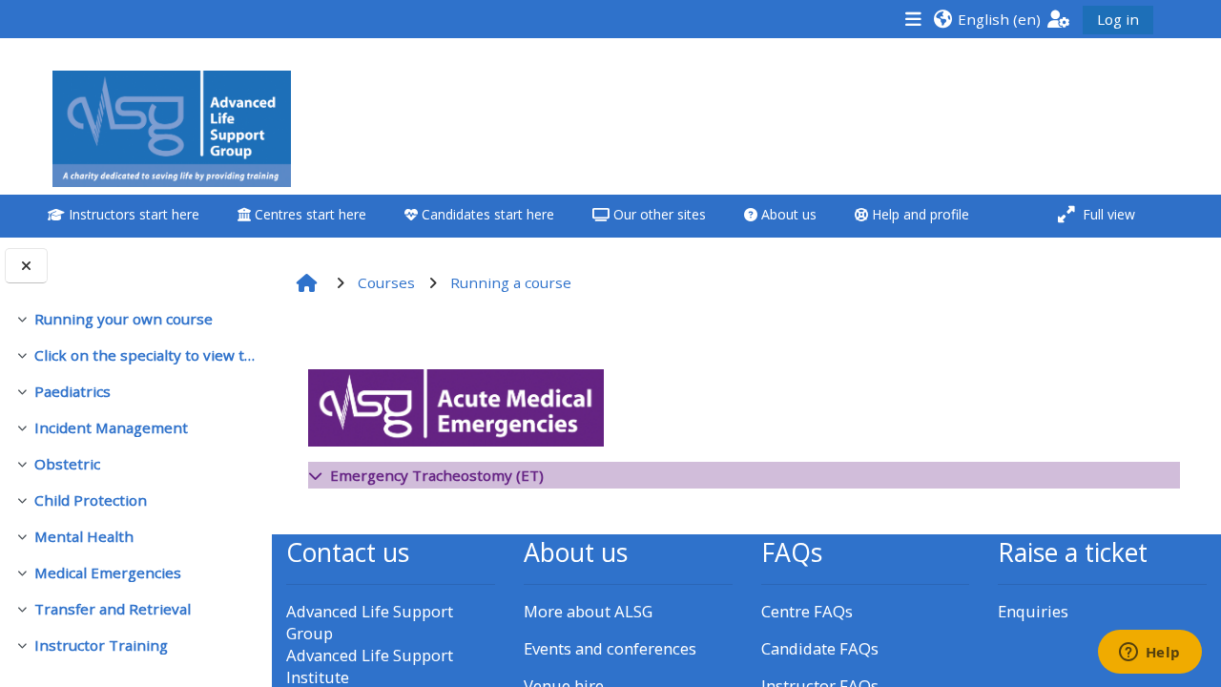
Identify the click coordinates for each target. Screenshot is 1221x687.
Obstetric (67, 463)
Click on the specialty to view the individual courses (145, 354)
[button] (987, 18)
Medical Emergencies (107, 572)
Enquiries (1033, 611)
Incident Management (111, 427)
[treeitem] (135, 319)
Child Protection (90, 500)
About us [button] (787, 214)
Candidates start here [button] (486, 214)
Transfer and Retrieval (112, 608)
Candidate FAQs (820, 648)
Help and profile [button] (918, 214)
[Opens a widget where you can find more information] (1149, 653)
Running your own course (123, 318)
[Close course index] (26, 265)
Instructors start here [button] (132, 214)
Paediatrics (72, 391)
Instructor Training (101, 645)
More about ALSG (588, 611)
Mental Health (84, 536)
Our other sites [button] (658, 214)
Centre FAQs (807, 611)
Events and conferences (610, 648)
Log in (1118, 19)
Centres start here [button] (308, 214)
